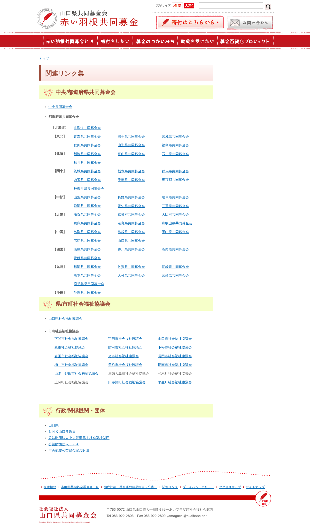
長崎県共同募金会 (175, 267)
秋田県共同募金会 (87, 145)
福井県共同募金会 (87, 163)
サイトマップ (255, 487)
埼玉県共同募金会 (87, 180)
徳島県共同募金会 (87, 249)
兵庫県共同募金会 (87, 223)
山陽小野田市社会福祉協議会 (76, 373)
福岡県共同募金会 (87, 267)
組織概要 (50, 487)
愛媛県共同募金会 (87, 258)
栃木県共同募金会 (131, 171)
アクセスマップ (230, 487)
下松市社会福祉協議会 (175, 347)
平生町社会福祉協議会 (175, 382)
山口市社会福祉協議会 (175, 339)
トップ (44, 59)
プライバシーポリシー (198, 487)
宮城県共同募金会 (175, 136)
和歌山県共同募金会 (177, 223)
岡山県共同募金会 (175, 232)
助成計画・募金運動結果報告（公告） (130, 487)
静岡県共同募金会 (87, 206)
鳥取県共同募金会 (87, 232)
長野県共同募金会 (131, 197)
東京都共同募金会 (175, 180)
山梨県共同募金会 (87, 197)
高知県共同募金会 (175, 249)
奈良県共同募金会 (131, 223)
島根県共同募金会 (131, 232)
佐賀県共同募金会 (131, 267)
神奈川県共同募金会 (89, 188)
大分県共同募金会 (131, 275)
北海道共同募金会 (87, 128)
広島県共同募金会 (87, 241)
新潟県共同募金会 (87, 154)
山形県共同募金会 (131, 145)
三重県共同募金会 (175, 206)
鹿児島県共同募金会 (89, 284)
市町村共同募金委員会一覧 (80, 487)
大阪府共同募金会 (175, 214)
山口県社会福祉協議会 (65, 318)
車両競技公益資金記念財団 (68, 450)
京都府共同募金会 (131, 214)
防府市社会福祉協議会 (125, 347)
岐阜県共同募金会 (175, 197)
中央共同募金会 (60, 107)
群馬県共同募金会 (175, 171)
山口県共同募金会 (131, 241)
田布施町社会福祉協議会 (127, 382)
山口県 (53, 425)
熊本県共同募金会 (87, 275)
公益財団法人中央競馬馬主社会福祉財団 (78, 438)
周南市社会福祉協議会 (175, 365)
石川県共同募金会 (175, 154)
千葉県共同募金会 (131, 180)
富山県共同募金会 (131, 154)
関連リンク (170, 487)
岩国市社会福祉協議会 (71, 356)
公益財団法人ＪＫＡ (63, 444)
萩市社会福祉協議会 (69, 347)
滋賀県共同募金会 (87, 214)
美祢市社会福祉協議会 (125, 365)
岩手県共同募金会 (131, 136)
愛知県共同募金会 (131, 206)
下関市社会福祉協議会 (71, 339)
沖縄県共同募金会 (87, 293)
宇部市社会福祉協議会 (125, 339)
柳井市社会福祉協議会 (71, 365)
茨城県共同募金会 (87, 171)
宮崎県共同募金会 (175, 275)
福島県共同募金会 (175, 145)
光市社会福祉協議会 (123, 356)
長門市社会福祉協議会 (175, 356)
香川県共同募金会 (131, 249)
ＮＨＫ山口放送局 (62, 431)
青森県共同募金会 (87, 136)
